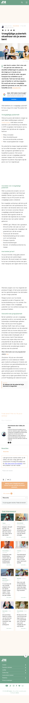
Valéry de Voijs (8, 26)
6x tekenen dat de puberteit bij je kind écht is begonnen (13, 385)
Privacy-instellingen (7, 680)
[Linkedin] (10, 443)
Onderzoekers (6, 122)
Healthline (8, 420)
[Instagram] (8, 443)
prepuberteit (16, 88)
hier (7, 354)
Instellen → (14, 99)
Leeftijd (4, 670)
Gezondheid (16, 26)
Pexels (26, 61)
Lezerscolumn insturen (7, 675)
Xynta (17, 693)
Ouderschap (5, 672)
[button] (24, 665)
